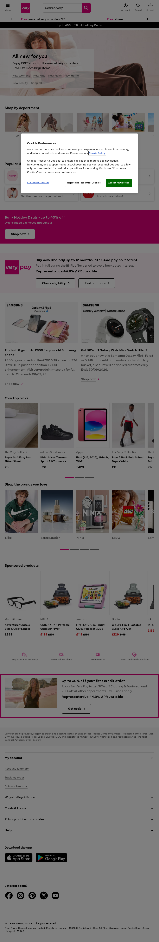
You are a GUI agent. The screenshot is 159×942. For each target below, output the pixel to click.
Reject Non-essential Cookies (84, 182)
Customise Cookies (38, 182)
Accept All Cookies (118, 182)
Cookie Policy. (97, 153)
